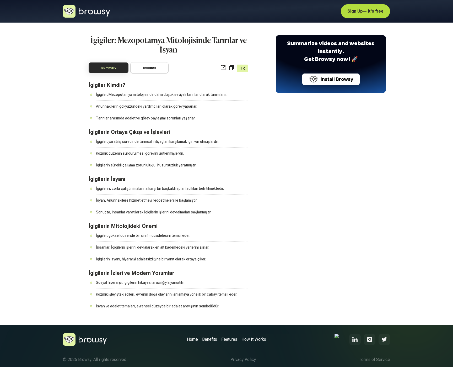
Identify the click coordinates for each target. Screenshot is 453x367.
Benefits (209, 339)
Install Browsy (337, 79)
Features (229, 339)
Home (192, 339)
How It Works (253, 339)
